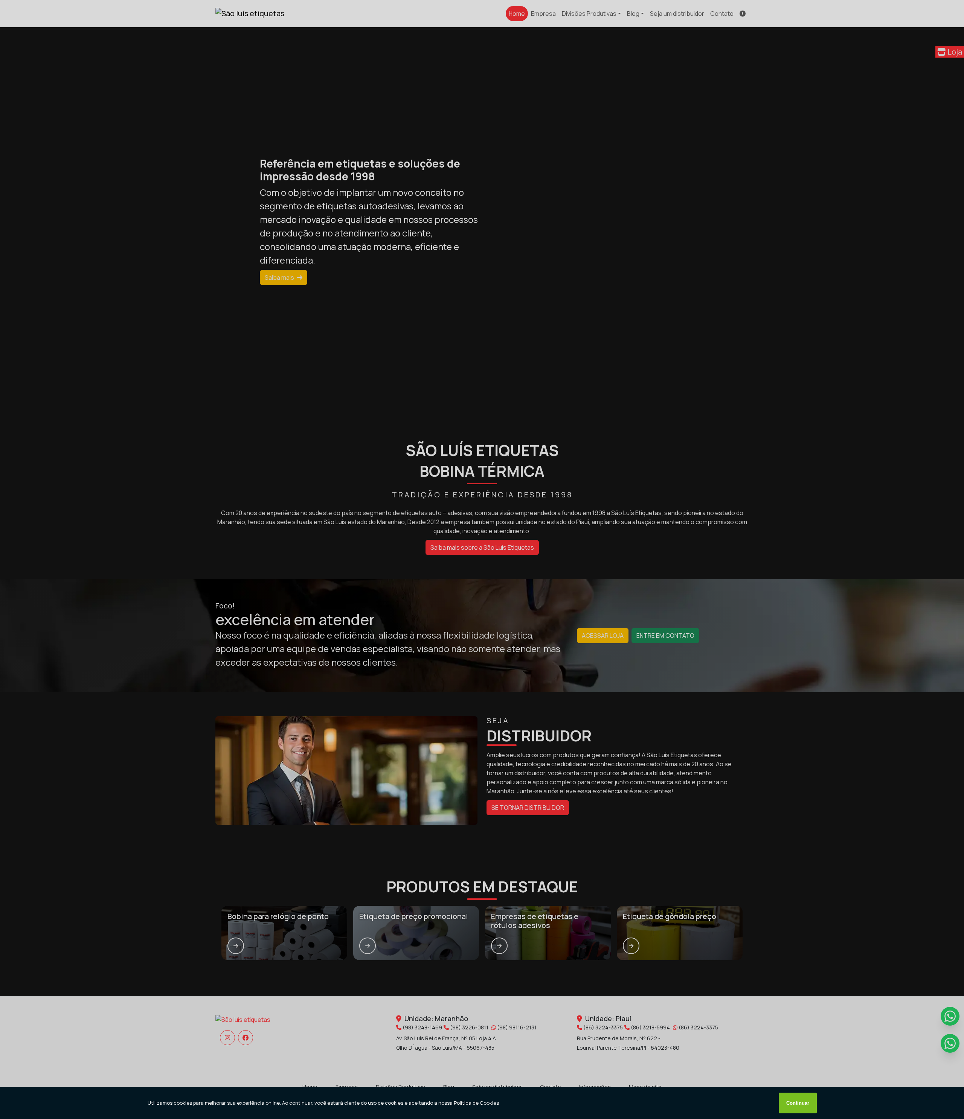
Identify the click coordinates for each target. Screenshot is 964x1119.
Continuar (797, 1103)
